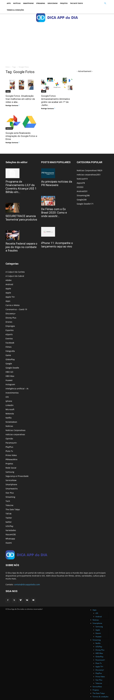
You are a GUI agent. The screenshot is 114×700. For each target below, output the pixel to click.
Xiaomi (9, 542)
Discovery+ (11, 313)
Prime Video (11, 455)
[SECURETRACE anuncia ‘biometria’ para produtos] (21, 208)
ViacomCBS (11, 534)
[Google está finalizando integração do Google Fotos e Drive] (21, 122)
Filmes (9, 347)
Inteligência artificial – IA (17, 388)
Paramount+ (11, 442)
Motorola (10, 413)
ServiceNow (53, 3)
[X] (14, 600)
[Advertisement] (57, 42)
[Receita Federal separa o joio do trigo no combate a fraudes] (21, 235)
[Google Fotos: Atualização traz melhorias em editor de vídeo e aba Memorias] (21, 85)
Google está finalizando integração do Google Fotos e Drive (21, 136)
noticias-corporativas (15, 434)
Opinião (9, 438)
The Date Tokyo (76, 3)
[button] (105, 3)
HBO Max (10, 376)
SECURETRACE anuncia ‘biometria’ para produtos (21, 217)
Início (8, 67)
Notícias (17, 3)
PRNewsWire (11, 459)
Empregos (10, 326)
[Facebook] (8, 600)
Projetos (64, 3)
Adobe (9, 280)
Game (8, 355)
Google (9, 363)
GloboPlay (10, 359)
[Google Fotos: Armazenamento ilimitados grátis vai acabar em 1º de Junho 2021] (57, 85)
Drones (9, 322)
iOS (7, 397)
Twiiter (9, 517)
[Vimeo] (20, 600)
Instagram (10, 384)
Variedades (11, 530)
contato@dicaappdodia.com (27, 584)
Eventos (9, 338)
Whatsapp (10, 538)
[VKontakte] (27, 600)
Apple (8, 288)
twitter (9, 522)
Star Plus (10, 492)
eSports (9, 334)
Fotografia (10, 351)
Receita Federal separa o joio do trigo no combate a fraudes (21, 247)
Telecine (9, 505)
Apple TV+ (10, 297)
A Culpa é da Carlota (15, 272)
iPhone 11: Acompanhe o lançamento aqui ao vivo (57, 244)
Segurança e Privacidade (17, 476)
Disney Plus (11, 317)
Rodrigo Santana (12, 105)
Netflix (9, 417)
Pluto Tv (9, 451)
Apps (9, 3)
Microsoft (10, 409)
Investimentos (12, 392)
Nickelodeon (11, 422)
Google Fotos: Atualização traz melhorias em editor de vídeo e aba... (20, 98)
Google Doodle (12, 367)
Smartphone (28, 3)
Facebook (10, 342)
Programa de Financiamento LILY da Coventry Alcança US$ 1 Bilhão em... (21, 187)
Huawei (9, 380)
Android (9, 284)
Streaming (40, 3)
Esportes (10, 330)
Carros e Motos (13, 305)
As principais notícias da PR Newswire (56, 183)
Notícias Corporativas (15, 430)
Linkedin (9, 405)
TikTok (8, 513)
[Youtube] (33, 600)
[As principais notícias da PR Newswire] (57, 173)
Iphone (9, 401)
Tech (8, 501)
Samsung (10, 472)
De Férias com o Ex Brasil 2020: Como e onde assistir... (54, 212)
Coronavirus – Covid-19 (16, 309)
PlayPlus (9, 447)
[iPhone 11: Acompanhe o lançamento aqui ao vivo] (57, 232)
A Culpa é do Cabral (15, 276)
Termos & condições (15, 10)
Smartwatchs (12, 488)
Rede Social (11, 467)
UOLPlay (9, 526)
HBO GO (9, 372)
